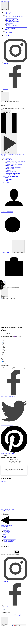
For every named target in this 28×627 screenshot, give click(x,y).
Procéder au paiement (5, 110)
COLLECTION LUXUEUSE (13, 19)
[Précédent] (1, 625)
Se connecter (6, 36)
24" (4, 352)
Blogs (6, 35)
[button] (14, 336)
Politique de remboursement (9, 540)
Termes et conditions (8, 541)
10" (4, 342)
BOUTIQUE (7, 13)
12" (4, 343)
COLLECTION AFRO (11, 18)
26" (4, 353)
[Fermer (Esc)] (2, 625)
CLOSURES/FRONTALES (12, 21)
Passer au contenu (5, 1)
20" (4, 349)
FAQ (7, 34)
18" (4, 347)
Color (2, 358)
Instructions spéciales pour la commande (10, 101)
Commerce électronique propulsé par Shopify (11, 615)
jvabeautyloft (3, 155)
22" (4, 350)
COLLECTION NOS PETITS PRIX (14, 16)
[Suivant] (4, 625)
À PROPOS (7, 30)
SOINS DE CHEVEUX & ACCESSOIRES (16, 27)
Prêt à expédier (10, 28)
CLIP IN (8, 24)
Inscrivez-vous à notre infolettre (8, 549)
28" (4, 355)
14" (4, 345)
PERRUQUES (9, 23)
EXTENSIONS (10, 20)
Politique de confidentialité (9, 539)
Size (2, 339)
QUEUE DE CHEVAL (11, 25)
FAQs (4, 537)
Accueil (7, 12)
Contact (5, 536)
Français (17, 625)
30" (4, 356)
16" (4, 346)
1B (4, 361)
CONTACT (9, 32)
